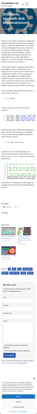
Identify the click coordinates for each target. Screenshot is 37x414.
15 (9, 269)
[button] (34, 379)
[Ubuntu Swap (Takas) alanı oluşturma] (8, 231)
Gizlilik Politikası (22, 411)
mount (23, 273)
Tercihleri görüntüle (18, 407)
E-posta (6, 305)
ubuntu (30, 273)
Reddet (18, 402)
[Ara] (23, 4)
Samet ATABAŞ (10, 29)
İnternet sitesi (7, 313)
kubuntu (5, 273)
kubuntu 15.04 (14, 273)
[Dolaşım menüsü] (27, 4)
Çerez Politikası (13, 411)
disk (19, 269)
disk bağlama (27, 269)
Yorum (5, 321)
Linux (30, 29)
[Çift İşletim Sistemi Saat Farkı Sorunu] (8, 250)
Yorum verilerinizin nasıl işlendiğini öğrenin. (14, 363)
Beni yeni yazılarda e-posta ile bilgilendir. (17, 351)
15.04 (14, 269)
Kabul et (18, 396)
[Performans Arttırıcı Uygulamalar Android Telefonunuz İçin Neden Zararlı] (25, 231)
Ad (4, 297)
